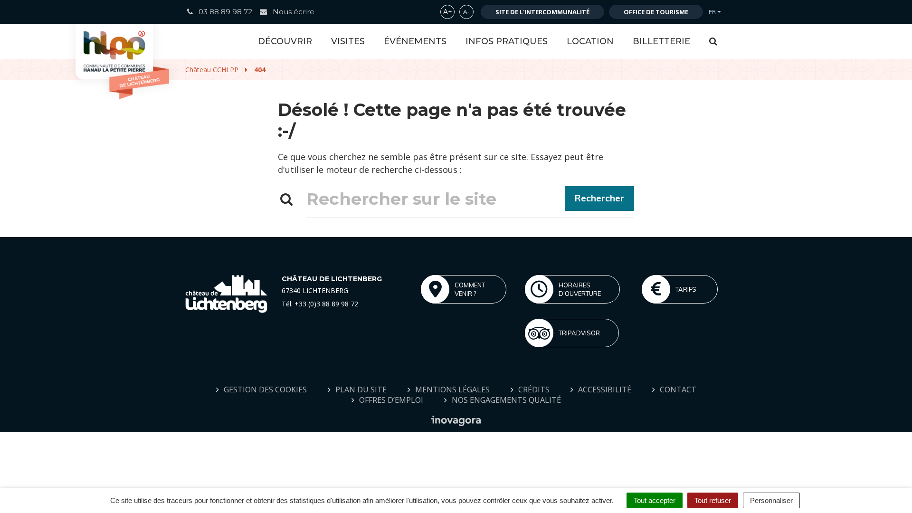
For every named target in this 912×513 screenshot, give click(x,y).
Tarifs (685, 289)
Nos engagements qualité (506, 400)
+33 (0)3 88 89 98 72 (326, 303)
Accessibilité (604, 389)
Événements (415, 41)
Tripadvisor (579, 333)
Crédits (534, 389)
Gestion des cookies (265, 389)
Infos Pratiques (507, 41)
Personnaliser (771, 500)
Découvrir (285, 41)
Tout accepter (654, 500)
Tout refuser (712, 500)
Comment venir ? (470, 289)
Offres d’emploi (391, 400)
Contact (678, 389)
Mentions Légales (452, 389)
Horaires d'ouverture (580, 289)
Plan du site (361, 389)
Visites (348, 41)
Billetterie (661, 41)
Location (590, 41)
